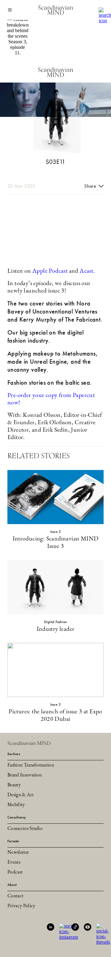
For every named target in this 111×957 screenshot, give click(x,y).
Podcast (15, 872)
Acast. (87, 271)
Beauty (14, 785)
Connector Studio (25, 828)
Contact (15, 896)
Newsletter (18, 852)
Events (13, 862)
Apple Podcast (50, 271)
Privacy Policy (21, 906)
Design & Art (20, 795)
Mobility (16, 804)
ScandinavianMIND (55, 10)
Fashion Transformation (30, 765)
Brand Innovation (24, 775)
